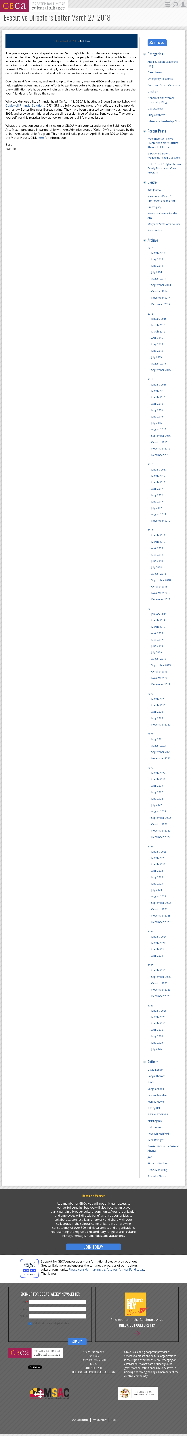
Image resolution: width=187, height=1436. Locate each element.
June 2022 (157, 798)
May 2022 (157, 792)
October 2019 (159, 671)
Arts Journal (154, 190)
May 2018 (157, 554)
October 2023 (159, 909)
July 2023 (156, 890)
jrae (150, 1157)
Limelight (153, 91)
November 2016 (160, 448)
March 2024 (158, 943)
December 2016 (160, 455)
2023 (150, 846)
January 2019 (159, 614)
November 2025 (160, 989)
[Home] (34, 11)
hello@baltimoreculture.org (93, 1372)
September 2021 (161, 752)
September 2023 (161, 902)
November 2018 (160, 593)
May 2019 (157, 639)
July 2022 (156, 805)
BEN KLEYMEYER (158, 1114)
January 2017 (159, 469)
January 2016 (159, 384)
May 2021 (157, 739)
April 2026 (157, 1029)
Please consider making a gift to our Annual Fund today (106, 1269)
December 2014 (160, 304)
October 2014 (159, 291)
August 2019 (158, 658)
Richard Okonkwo (158, 1163)
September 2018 (161, 580)
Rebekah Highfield (158, 1133)
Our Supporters (80, 1419)
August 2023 (158, 896)
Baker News (155, 72)
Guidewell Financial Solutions (25, 105)
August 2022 (158, 811)
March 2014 (158, 253)
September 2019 (161, 665)
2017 (150, 464)
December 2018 (160, 599)
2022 (150, 768)
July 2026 (156, 1049)
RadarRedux (155, 230)
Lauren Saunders (157, 1095)
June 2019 (157, 646)
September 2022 (161, 817)
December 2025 (160, 996)
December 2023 (160, 922)
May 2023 (157, 877)
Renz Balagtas (156, 1140)
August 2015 (158, 363)
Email (25, 1302)
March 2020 (158, 699)
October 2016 (159, 442)
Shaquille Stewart (158, 1176)
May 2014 (157, 259)
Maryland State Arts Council (164, 224)
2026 (150, 1005)
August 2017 (158, 514)
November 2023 (160, 915)
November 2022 (160, 830)
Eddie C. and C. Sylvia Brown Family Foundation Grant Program (164, 168)
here (40, 138)
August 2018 (158, 573)
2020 (150, 694)
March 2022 (158, 773)
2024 (150, 931)
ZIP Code (24, 1316)
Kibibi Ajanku (155, 1121)
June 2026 (157, 1042)
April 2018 (157, 548)
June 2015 (157, 350)
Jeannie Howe (156, 1101)
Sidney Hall (154, 1108)
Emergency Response (160, 78)
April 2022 (157, 785)
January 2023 (159, 851)
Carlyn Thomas (156, 1076)
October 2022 (159, 824)
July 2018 (156, 567)
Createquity (154, 207)
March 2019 (158, 620)
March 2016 (158, 391)
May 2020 (157, 718)
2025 (150, 965)
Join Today (93, 1247)
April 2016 (157, 403)
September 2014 (161, 285)
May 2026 (157, 1036)
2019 (150, 609)
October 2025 (159, 983)
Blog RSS (159, 43)
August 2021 (158, 745)
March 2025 (158, 970)
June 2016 (157, 416)
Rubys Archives (156, 115)
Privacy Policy (99, 1419)
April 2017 (157, 488)
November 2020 (160, 724)
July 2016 (156, 423)
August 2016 (158, 429)
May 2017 (157, 495)
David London (156, 1069)
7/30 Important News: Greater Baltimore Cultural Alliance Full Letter (163, 143)
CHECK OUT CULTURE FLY (137, 1325)
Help (113, 1419)
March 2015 (158, 325)
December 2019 (160, 684)
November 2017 (160, 520)
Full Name (23, 1309)
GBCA (151, 1082)
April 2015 (157, 338)
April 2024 (157, 955)
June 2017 (157, 501)
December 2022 (160, 837)
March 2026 (158, 1017)
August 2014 (158, 278)
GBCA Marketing (157, 1170)
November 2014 (160, 297)
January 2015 (159, 318)
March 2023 (158, 858)
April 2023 (157, 870)
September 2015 (161, 370)
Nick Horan (85, 41)
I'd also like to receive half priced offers (51, 1323)
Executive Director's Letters (164, 85)
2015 (150, 313)
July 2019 (156, 652)
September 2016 (161, 435)
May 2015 (157, 344)
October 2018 (159, 586)
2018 (150, 530)
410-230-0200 (93, 1368)
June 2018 (157, 561)
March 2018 (158, 535)
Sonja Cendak (156, 1089)
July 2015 (156, 357)
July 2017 (156, 508)
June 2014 (157, 265)
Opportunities (156, 108)
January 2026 (159, 1010)
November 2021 (160, 758)
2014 (150, 248)
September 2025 (161, 976)
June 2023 (157, 883)
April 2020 (157, 711)
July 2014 (156, 272)
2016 (150, 379)
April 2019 (157, 633)
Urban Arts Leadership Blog (164, 121)
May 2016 (157, 410)
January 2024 (159, 936)
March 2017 (158, 476)
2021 (150, 734)
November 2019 (160, 678)
